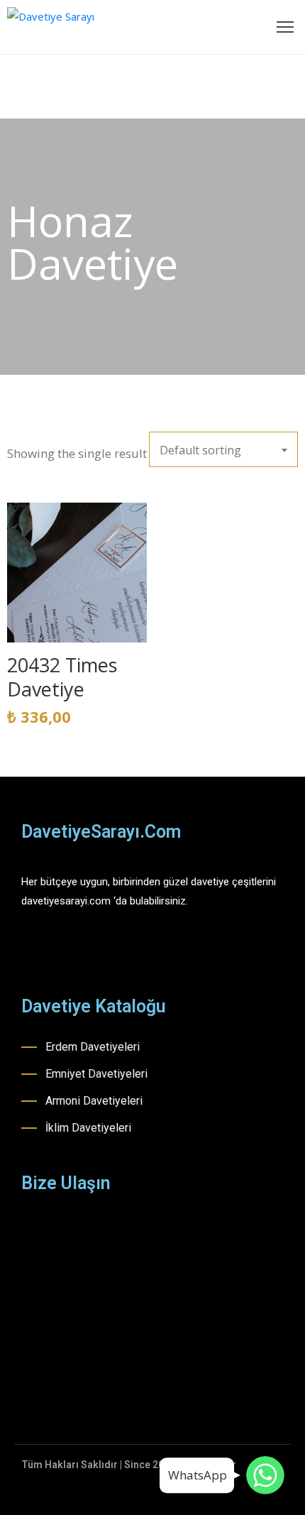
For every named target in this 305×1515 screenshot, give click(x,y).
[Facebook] (27, 948)
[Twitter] (101, 948)
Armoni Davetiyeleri (94, 1100)
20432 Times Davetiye (62, 677)
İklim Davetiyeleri (88, 1127)
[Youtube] (76, 948)
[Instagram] (51, 948)
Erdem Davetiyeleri (92, 1047)
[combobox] (223, 449)
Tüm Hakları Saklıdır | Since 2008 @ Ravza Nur (128, 1464)
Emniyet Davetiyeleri (96, 1074)
